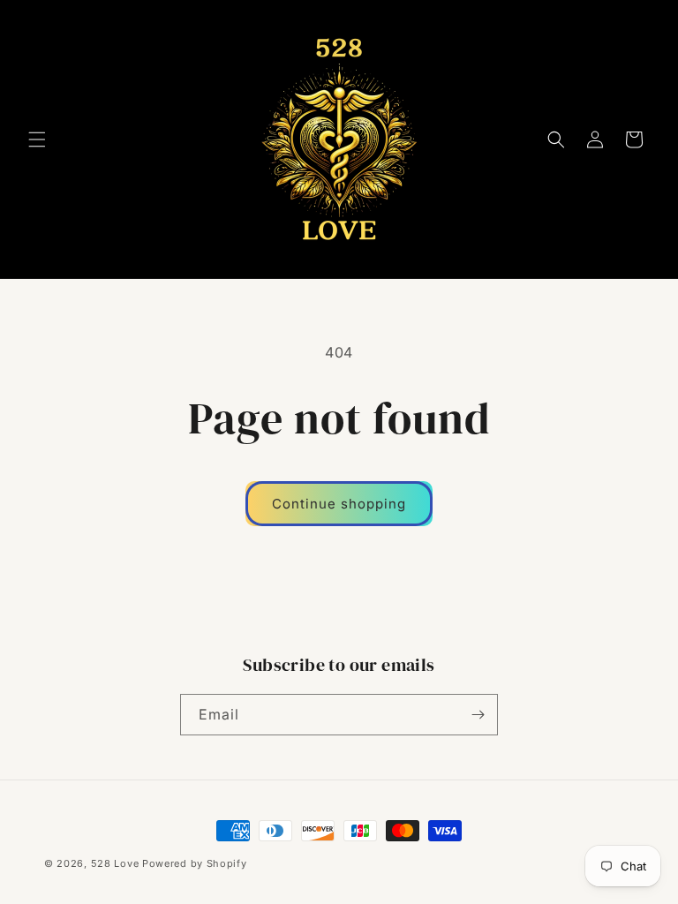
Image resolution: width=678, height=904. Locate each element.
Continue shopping (339, 503)
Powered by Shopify (194, 863)
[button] (37, 139)
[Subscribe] (477, 714)
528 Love (115, 863)
